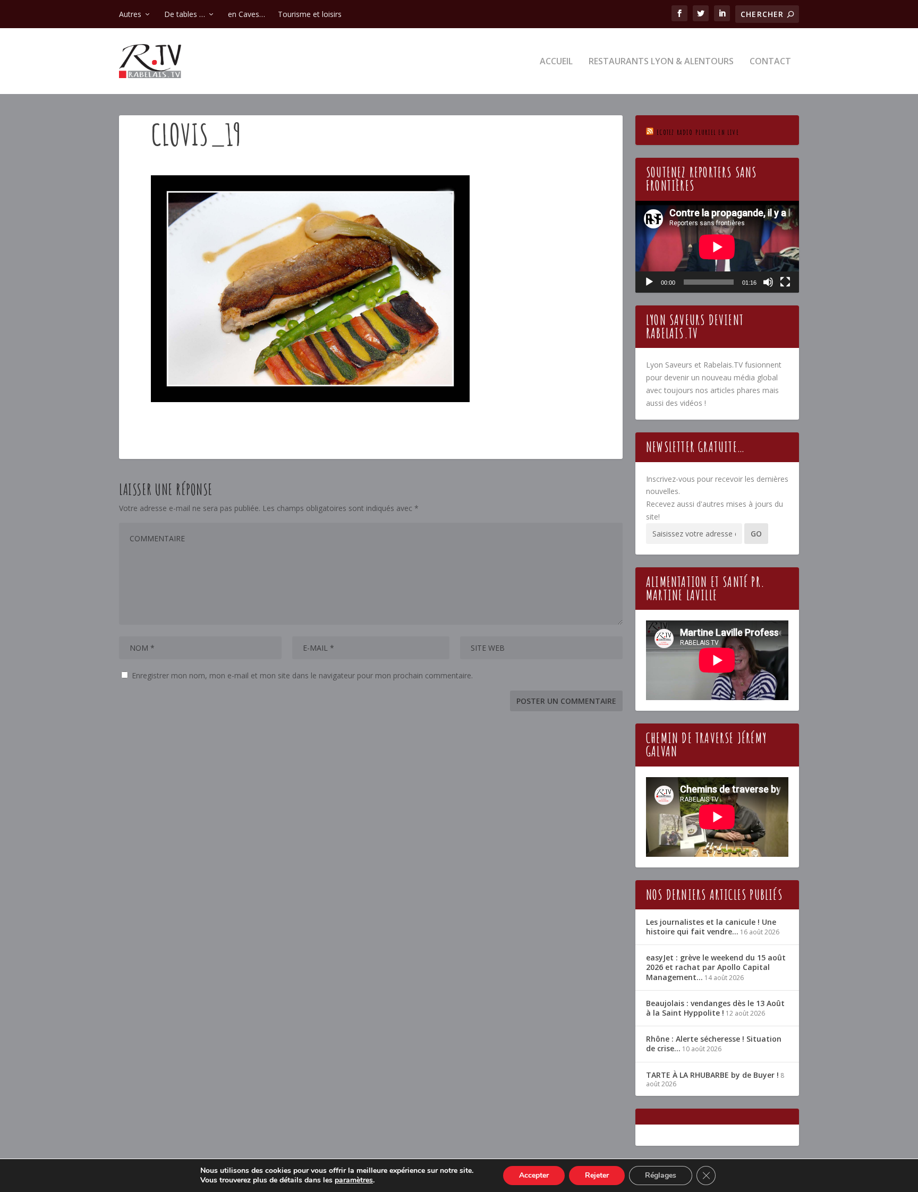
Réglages (660, 1175)
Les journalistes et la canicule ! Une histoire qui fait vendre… (711, 926)
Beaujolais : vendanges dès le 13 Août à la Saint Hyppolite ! (715, 1008)
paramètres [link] (354, 1180)
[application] (717, 247)
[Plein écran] (785, 282)
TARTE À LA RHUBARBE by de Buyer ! (712, 1075)
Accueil (556, 62)
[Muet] (768, 282)
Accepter (534, 1175)
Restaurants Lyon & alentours (661, 62)
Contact (770, 62)
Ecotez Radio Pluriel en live (698, 132)
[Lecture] (649, 282)
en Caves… (246, 14)
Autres (130, 14)
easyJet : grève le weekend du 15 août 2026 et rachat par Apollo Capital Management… (716, 967)
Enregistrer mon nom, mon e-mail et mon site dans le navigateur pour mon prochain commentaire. (302, 675)
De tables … (184, 14)
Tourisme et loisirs (310, 14)
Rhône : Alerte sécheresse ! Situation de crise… (713, 1043)
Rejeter (597, 1175)
